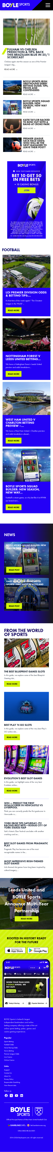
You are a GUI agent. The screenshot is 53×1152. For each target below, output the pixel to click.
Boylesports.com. (24, 1138)
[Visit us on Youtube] (16, 1095)
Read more (12, 684)
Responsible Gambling (12, 1082)
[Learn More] (15, 950)
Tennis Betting (9, 1051)
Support (7, 1070)
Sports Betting (9, 1041)
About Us (7, 1076)
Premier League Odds (11, 1054)
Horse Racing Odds (11, 1048)
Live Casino (8, 1057)
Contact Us (8, 1073)
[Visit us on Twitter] (11, 1095)
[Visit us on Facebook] (6, 1095)
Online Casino (9, 1060)
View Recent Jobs (10, 1085)
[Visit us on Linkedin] (22, 1095)
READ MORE (13, 310)
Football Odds (9, 1045)
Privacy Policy (8, 1079)
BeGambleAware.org (38, 1125)
